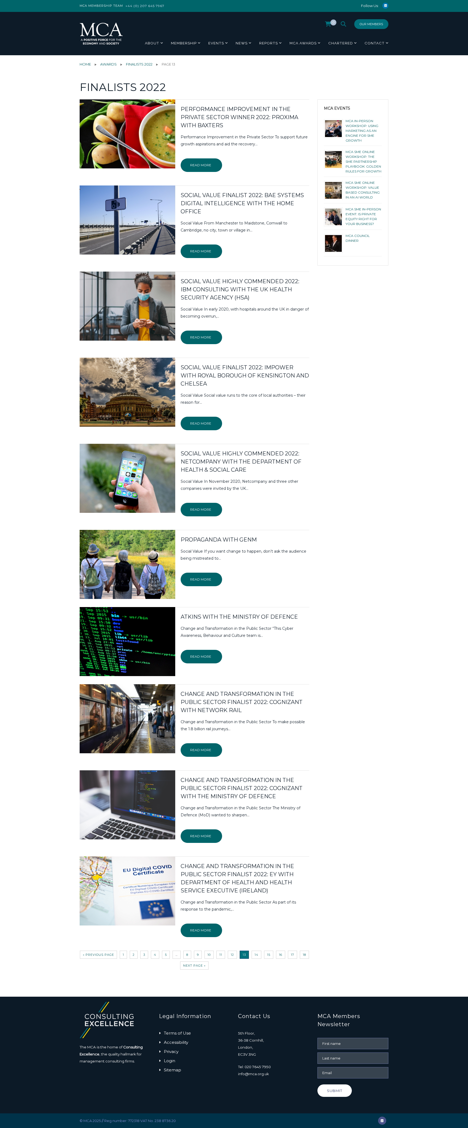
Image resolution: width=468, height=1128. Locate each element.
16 (280, 955)
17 (292, 955)
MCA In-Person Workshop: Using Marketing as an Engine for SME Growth (362, 130)
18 (304, 955)
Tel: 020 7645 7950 (254, 1067)
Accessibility (176, 1042)
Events (216, 43)
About (152, 43)
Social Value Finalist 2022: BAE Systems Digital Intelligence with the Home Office (242, 203)
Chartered (340, 43)
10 (209, 955)
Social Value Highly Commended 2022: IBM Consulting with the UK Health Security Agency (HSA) (240, 289)
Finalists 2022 (139, 64)
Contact (375, 43)
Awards (108, 64)
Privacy (171, 1051)
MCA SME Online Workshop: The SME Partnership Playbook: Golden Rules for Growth (363, 161)
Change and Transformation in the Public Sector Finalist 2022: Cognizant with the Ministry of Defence (242, 788)
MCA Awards (303, 43)
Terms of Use (177, 1033)
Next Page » (194, 965)
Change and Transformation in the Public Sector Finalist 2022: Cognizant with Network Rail (242, 702)
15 (268, 955)
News (242, 43)
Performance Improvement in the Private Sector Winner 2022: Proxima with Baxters (239, 117)
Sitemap (172, 1069)
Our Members (371, 24)
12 (232, 955)
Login (169, 1060)
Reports (268, 43)
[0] (328, 25)
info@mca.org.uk (253, 1074)
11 (220, 955)
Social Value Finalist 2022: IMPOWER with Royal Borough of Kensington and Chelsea (245, 375)
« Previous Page (98, 955)
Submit (334, 1090)
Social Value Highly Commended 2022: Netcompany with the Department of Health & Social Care (241, 461)
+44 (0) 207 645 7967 (144, 6)
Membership (184, 43)
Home (85, 64)
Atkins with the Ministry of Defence (239, 617)
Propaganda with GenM (219, 539)
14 (256, 955)
